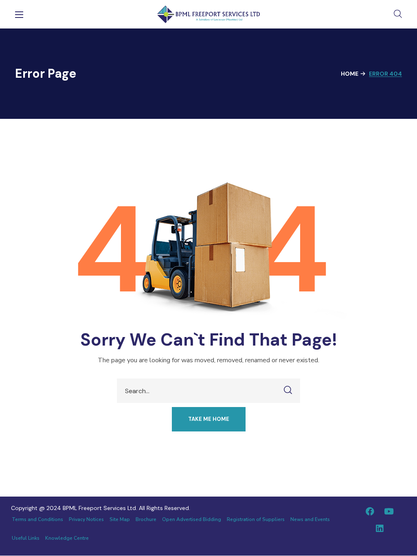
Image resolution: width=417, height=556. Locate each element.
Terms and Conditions (37, 519)
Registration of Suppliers (256, 519)
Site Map (120, 519)
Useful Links (26, 538)
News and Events (310, 519)
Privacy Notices (86, 519)
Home (349, 73)
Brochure (146, 519)
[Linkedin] (379, 528)
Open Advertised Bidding (191, 519)
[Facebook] (369, 511)
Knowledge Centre (67, 538)
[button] (398, 14)
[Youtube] (388, 511)
